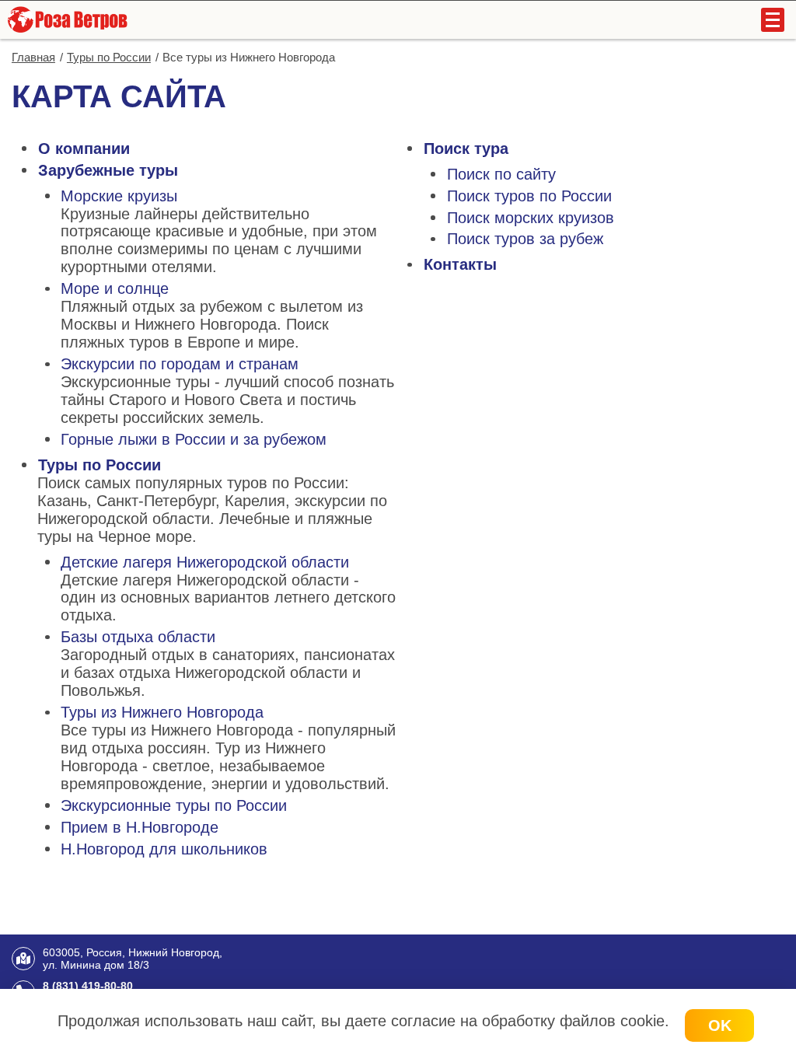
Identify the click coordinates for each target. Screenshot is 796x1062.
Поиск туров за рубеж (525, 238)
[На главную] (66, 19)
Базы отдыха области (138, 636)
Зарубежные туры (108, 170)
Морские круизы (119, 195)
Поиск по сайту (501, 174)
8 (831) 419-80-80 (88, 986)
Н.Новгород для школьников (164, 849)
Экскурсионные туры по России (174, 805)
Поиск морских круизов (530, 217)
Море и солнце (115, 288)
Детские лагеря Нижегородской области (205, 562)
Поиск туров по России (529, 195)
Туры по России (99, 464)
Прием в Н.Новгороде (139, 827)
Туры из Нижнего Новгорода (162, 712)
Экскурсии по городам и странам (179, 363)
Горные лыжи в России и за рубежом (193, 439)
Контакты (460, 264)
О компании (84, 148)
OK (719, 1025)
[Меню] (772, 20)
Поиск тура (466, 148)
